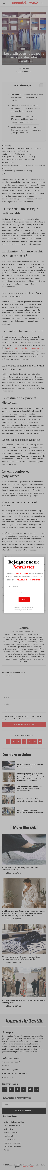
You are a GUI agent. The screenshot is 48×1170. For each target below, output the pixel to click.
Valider (24, 599)
